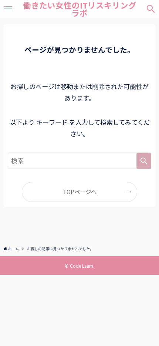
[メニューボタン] (8, 9)
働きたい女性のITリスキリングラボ (79, 9)
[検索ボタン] (151, 9)
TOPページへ (80, 191)
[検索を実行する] (143, 161)
